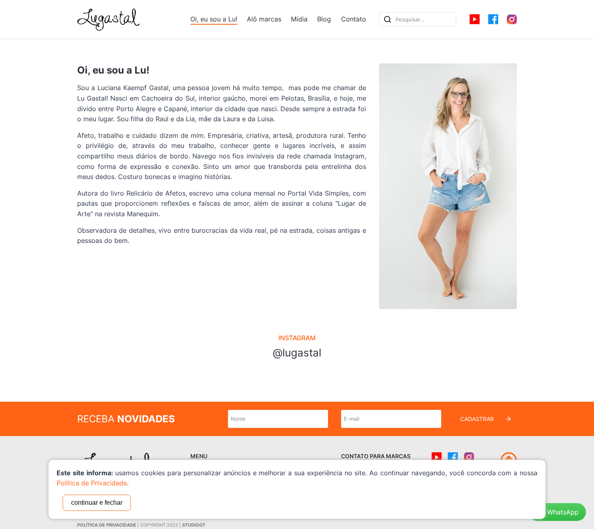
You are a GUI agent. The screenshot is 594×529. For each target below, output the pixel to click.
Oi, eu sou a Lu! (213, 19)
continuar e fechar (96, 502)
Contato (353, 19)
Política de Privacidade (106, 525)
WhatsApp (563, 512)
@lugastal (297, 352)
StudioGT (193, 525)
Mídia (299, 19)
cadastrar (477, 418)
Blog (324, 19)
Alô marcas (264, 19)
